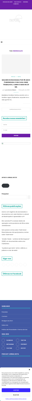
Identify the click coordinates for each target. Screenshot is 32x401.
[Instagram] (13, 7)
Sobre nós (16, 4)
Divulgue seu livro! (8, 2)
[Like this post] (10, 103)
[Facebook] (9, 7)
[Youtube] (18, 7)
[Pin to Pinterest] (16, 103)
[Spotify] (20, 7)
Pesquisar (5, 194)
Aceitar (16, 390)
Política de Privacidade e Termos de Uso (16, 399)
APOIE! (5, 186)
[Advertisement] (16, 30)
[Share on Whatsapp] (19, 103)
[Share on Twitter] (14, 103)
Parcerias (25, 2)
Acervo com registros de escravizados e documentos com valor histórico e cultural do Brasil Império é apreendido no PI (15, 214)
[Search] (30, 42)
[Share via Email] (21, 103)
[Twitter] (11, 7)
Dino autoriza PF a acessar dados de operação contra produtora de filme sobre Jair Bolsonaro (15, 223)
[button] (29, 369)
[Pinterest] (17, 264)
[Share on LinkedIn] (17, 103)
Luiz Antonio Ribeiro (10, 90)
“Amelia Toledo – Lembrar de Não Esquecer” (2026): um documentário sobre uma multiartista (16, 241)
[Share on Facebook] (12, 103)
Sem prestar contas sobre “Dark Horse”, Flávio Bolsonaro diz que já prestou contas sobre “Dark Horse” (15, 232)
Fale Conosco (17, 2)
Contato (4, 316)
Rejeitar (16, 395)
